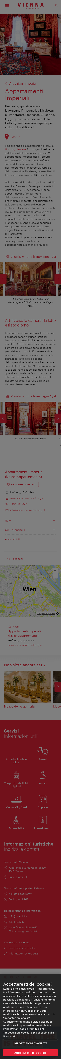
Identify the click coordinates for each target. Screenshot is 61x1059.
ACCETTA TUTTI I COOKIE (30, 1052)
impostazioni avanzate (30, 1043)
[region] (30, 1016)
